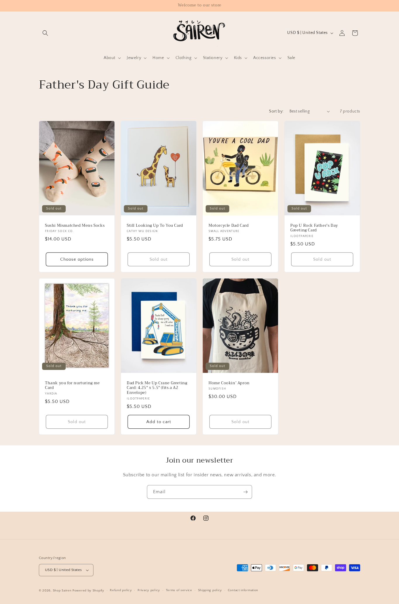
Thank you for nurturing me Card (72, 385)
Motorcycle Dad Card (229, 225)
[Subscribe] (245, 492)
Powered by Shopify (88, 590)
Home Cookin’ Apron (229, 382)
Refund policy (121, 590)
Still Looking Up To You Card (155, 225)
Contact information (243, 590)
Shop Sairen (62, 590)
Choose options (77, 259)
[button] (45, 33)
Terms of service (179, 590)
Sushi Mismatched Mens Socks (75, 225)
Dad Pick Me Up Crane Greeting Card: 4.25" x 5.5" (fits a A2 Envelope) (157, 387)
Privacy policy (149, 590)
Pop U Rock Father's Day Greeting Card (314, 228)
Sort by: (276, 111)
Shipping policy (210, 590)
